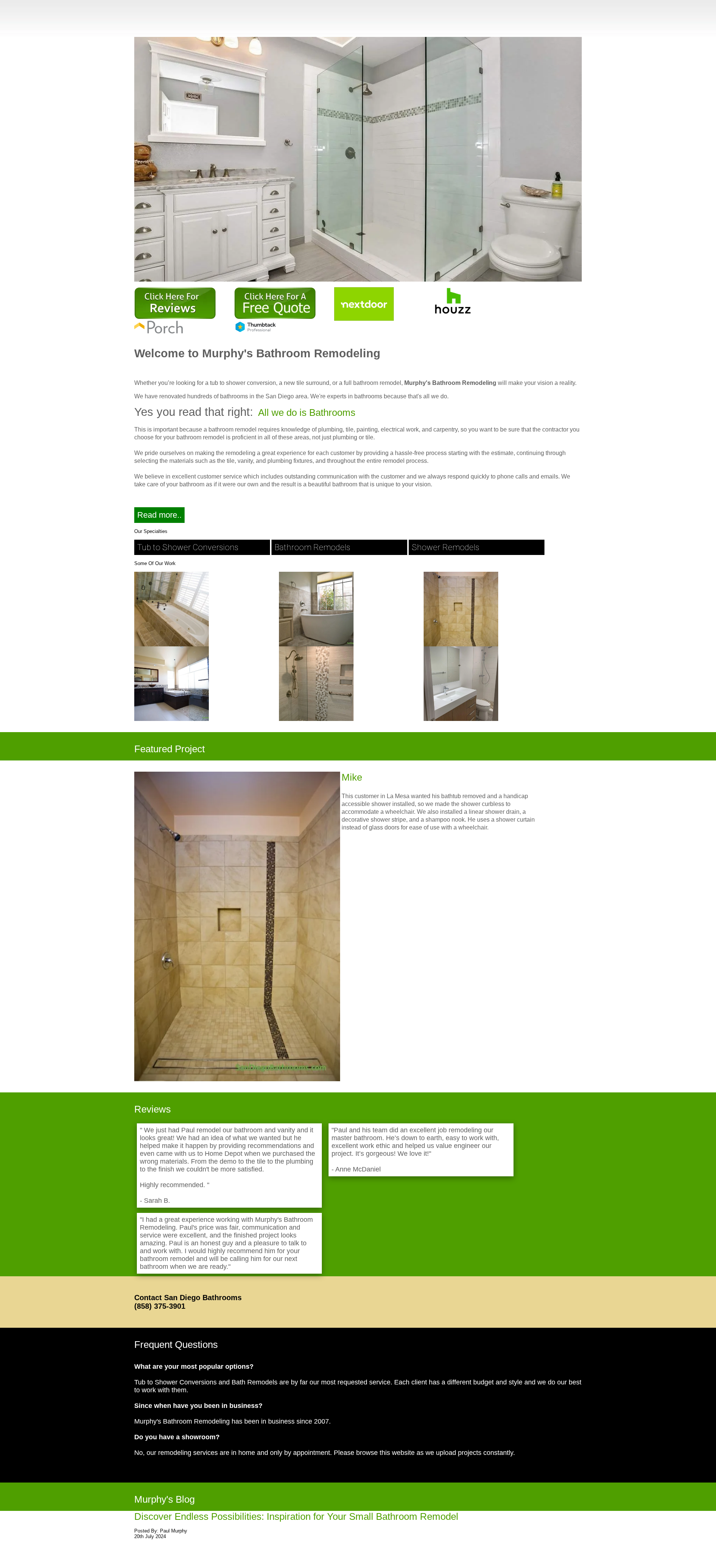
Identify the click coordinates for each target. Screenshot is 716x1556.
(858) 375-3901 (159, 1306)
